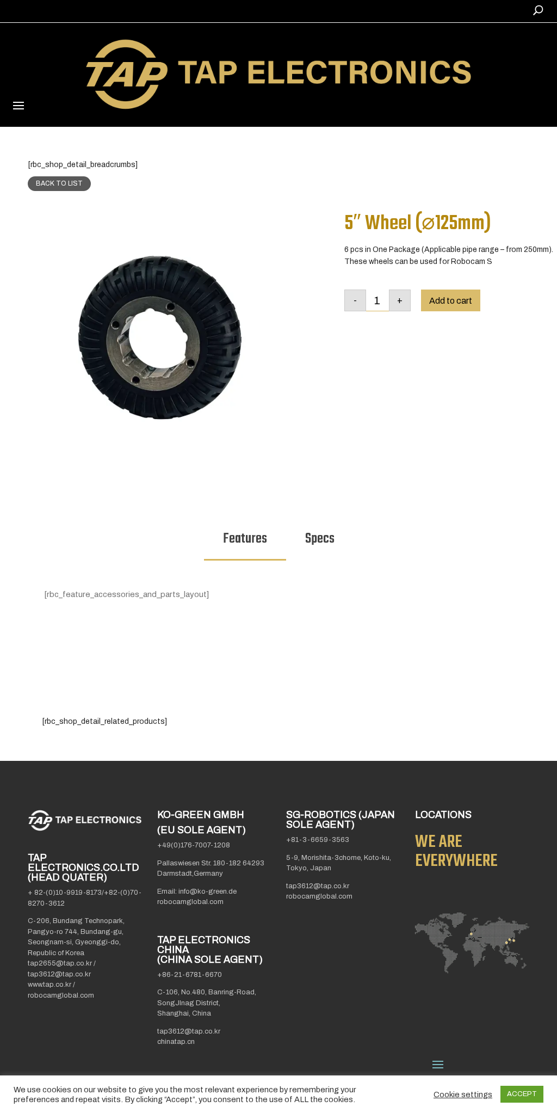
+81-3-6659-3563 (317, 840)
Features (245, 539)
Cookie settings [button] (463, 1094)
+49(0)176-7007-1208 (193, 845)
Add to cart (450, 300)
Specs (320, 539)
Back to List (59, 183)
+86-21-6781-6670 (189, 975)
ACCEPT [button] (522, 1094)
